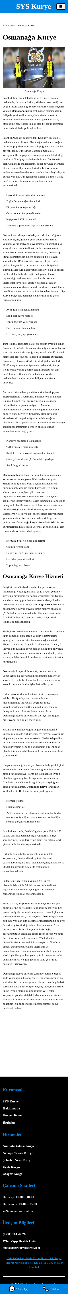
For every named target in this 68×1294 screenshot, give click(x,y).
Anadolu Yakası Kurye (18, 1146)
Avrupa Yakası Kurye (18, 1153)
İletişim (9, 1123)
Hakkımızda (11, 1108)
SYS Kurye (9, 25)
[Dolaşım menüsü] (60, 6)
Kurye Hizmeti (13, 1115)
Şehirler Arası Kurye (17, 1160)
